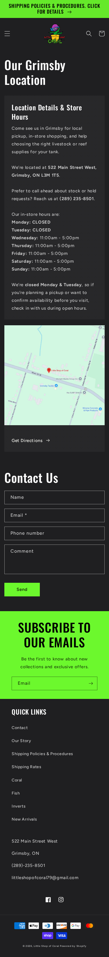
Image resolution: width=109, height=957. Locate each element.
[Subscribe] (90, 683)
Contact (20, 727)
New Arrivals (24, 819)
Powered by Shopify (73, 946)
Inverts (19, 806)
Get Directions (27, 440)
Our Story (21, 740)
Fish (16, 793)
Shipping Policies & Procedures (42, 753)
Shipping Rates (26, 766)
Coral (17, 780)
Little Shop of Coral (46, 946)
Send (22, 589)
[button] (7, 33)
